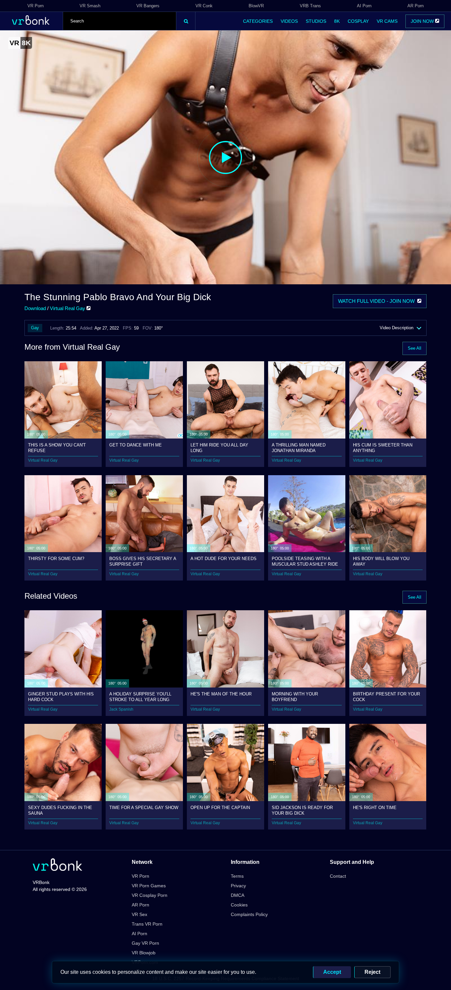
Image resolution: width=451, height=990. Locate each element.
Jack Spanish (121, 709)
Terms (237, 876)
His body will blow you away (381, 561)
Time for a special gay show (143, 807)
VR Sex (139, 914)
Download (35, 308)
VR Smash (90, 5)
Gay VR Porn (145, 943)
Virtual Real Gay (68, 308)
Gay (35, 327)
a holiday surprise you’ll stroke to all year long (140, 696)
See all (414, 348)
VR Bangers (147, 5)
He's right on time (375, 807)
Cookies (239, 904)
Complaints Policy (249, 914)
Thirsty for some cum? (56, 558)
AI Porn (364, 5)
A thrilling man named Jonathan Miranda (299, 447)
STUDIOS (316, 21)
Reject (372, 972)
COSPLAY (358, 21)
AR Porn (415, 5)
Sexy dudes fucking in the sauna (60, 810)
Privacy (238, 885)
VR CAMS (387, 21)
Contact (338, 876)
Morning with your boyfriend (295, 696)
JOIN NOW (423, 21)
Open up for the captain (220, 807)
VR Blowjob (144, 952)
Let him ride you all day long (219, 447)
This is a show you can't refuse (57, 447)
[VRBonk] (57, 865)
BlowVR (256, 5)
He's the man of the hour (221, 693)
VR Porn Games (149, 885)
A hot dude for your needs (224, 558)
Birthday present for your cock (386, 696)
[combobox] (119, 21)
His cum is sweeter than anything (382, 447)
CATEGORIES (258, 21)
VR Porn (35, 5)
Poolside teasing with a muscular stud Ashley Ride (305, 561)
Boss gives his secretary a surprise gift (142, 561)
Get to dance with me (135, 444)
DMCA (237, 895)
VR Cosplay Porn (149, 895)
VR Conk (204, 5)
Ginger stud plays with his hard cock (61, 696)
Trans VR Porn (147, 924)
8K (337, 21)
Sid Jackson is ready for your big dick (302, 810)
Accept (332, 972)
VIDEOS (289, 21)
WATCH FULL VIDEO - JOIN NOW (377, 301)
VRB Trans (310, 5)
